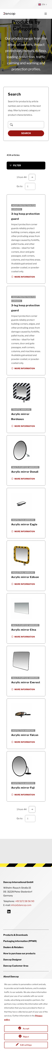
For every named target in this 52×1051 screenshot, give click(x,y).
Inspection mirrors (23, 520)
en (43, 4)
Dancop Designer (12, 959)
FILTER (17, 165)
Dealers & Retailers (13, 947)
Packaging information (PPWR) (20, 941)
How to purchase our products (19, 953)
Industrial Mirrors (23, 572)
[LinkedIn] (9, 911)
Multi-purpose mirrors (25, 467)
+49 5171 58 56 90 (24, 901)
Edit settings (26, 1045)
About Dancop (11, 976)
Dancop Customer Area (15, 965)
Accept (26, 1028)
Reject (26, 1036)
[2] (32, 177)
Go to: (20, 186)
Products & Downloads (15, 935)
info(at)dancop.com (21, 905)
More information (24, 277)
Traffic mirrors (21, 409)
